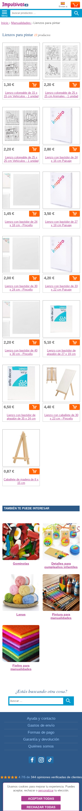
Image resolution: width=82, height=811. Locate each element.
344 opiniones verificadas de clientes (56, 777)
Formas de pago (41, 732)
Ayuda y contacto (41, 718)
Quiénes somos (41, 746)
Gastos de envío (41, 725)
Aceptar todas (41, 798)
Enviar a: (63, 6)
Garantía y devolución (41, 739)
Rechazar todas (41, 807)
